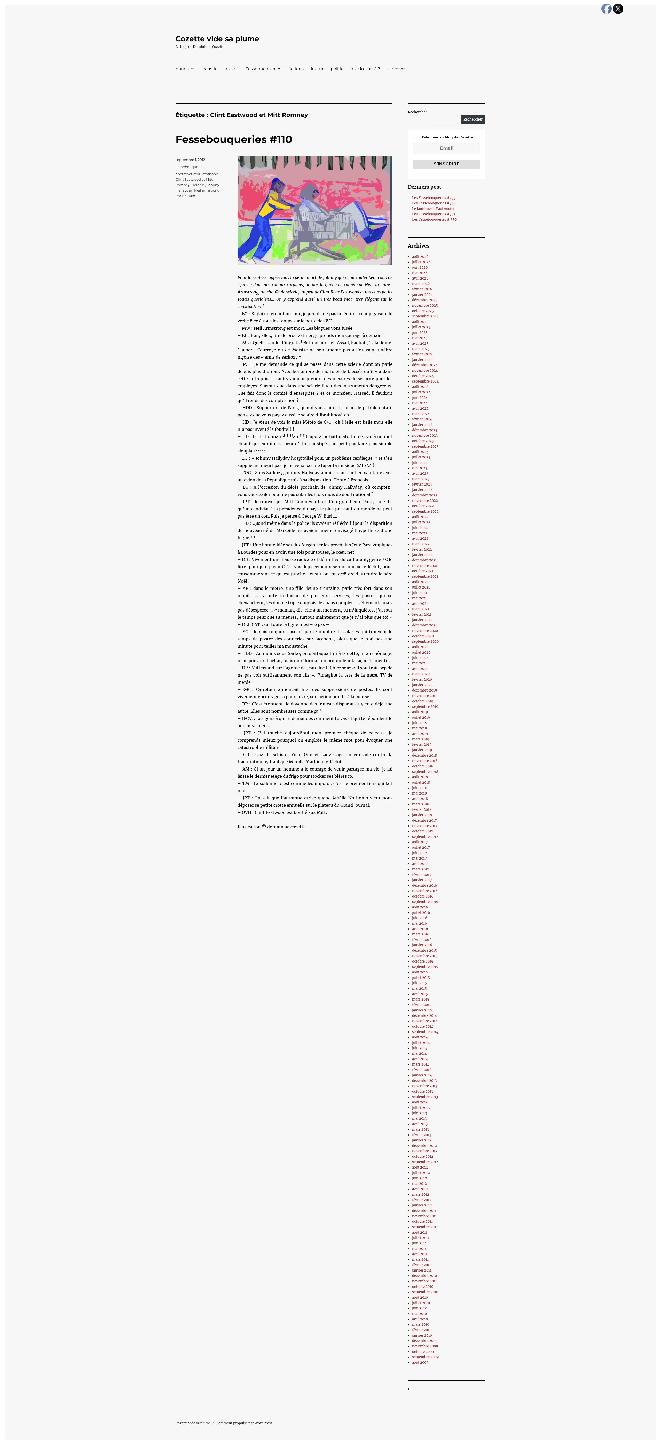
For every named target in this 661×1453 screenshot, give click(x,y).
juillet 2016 (421, 912)
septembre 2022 (425, 511)
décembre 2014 (424, 1015)
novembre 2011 (424, 1216)
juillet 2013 (421, 1108)
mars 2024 (421, 414)
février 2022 (422, 549)
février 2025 (422, 354)
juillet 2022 (421, 522)
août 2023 (420, 452)
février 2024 (422, 419)
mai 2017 (419, 858)
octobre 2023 (423, 441)
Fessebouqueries (263, 68)
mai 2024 (419, 403)
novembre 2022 (425, 500)
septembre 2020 (425, 641)
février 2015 (421, 1005)
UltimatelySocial (373, 1449)
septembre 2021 (425, 576)
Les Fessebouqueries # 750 (434, 219)
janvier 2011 (421, 1270)
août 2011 (419, 1232)
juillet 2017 (421, 847)
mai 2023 (419, 468)
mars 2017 (420, 869)
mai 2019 (419, 728)
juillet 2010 (421, 1303)
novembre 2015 (424, 956)
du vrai (231, 68)
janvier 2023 (422, 490)
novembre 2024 (425, 370)
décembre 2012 (424, 1146)
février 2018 (421, 809)
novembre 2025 (425, 305)
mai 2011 (419, 1248)
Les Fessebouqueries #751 (433, 214)
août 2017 (420, 842)
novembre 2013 (424, 1086)
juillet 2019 (421, 717)
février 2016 (422, 940)
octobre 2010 (422, 1286)
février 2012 (421, 1200)
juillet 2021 (421, 587)
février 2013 (421, 1135)
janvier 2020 (422, 685)
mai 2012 (419, 1183)
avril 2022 (420, 538)
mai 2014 (419, 1053)
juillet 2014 (421, 1043)
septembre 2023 (425, 446)
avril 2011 (419, 1254)
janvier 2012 (422, 1205)
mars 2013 (420, 1129)
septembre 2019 (425, 706)
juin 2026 (420, 267)
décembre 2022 (424, 495)
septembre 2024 (425, 381)
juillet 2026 (421, 262)
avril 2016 (420, 929)
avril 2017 (420, 864)
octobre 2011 (422, 1221)
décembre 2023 (424, 430)
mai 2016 (419, 923)
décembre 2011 (424, 1211)
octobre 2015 (422, 961)
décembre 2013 (424, 1080)
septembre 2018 (425, 771)
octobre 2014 (422, 1026)
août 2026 (420, 257)
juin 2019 (419, 723)
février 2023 (422, 484)
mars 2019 (420, 739)
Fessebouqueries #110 (234, 139)
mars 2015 (420, 999)
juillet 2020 (421, 652)
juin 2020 (420, 658)
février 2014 (421, 1070)
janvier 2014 (422, 1075)
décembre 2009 (425, 1341)
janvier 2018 (422, 815)
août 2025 (420, 322)
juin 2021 (419, 593)
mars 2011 (420, 1259)
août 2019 (420, 712)
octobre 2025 (423, 311)
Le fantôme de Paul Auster (433, 209)
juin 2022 (420, 528)
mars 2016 (420, 934)
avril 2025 (420, 343)
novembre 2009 (425, 1346)
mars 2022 (421, 544)
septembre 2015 (425, 967)
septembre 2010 (425, 1292)
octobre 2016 (423, 896)
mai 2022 (419, 533)
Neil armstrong (207, 190)
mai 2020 (419, 663)
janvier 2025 (422, 360)
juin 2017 (419, 853)
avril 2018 (420, 799)
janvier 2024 (422, 425)
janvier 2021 (422, 620)
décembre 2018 (424, 755)
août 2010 (420, 1297)
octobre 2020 (423, 636)
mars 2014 (420, 1064)
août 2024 (420, 387)
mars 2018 (420, 804)
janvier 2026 (422, 294)
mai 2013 (419, 1118)
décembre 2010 (424, 1276)
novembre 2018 (424, 761)
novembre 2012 (424, 1151)
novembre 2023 (425, 435)
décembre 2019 (424, 690)
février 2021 (421, 614)
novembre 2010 (424, 1281)
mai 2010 (419, 1314)
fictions (296, 68)
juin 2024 (420, 397)
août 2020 (420, 647)
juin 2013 (419, 1113)
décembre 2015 (424, 950)
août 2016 (420, 907)
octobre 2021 (422, 571)
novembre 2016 (425, 891)
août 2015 (420, 972)
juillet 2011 (420, 1238)
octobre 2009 (423, 1351)
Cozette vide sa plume (217, 38)
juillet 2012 (421, 1173)
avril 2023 (420, 473)
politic (337, 68)
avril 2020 (420, 668)
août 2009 (420, 1362)
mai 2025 (419, 338)
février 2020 (422, 679)
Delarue (198, 185)
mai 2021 (419, 598)
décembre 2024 (424, 365)
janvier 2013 (422, 1140)
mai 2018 (419, 793)
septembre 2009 (425, 1357)
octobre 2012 (422, 1156)
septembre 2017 (425, 837)
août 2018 (420, 777)
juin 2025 (420, 332)
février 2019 (422, 744)
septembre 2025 (425, 316)
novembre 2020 (425, 631)
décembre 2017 (424, 820)
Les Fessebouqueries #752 (434, 203)
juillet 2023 (421, 457)
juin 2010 (419, 1308)
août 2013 (420, 1102)
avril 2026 (420, 278)
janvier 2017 (422, 880)
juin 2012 (419, 1178)
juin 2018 (419, 788)
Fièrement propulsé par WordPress (244, 1423)
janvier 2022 (422, 555)
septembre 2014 (425, 1032)
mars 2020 (421, 674)
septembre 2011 (425, 1227)
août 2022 (420, 517)
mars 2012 (420, 1194)
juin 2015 (419, 983)
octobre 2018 (422, 766)
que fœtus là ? (365, 68)
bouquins (185, 68)
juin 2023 (419, 462)
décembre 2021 (424, 560)
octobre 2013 (422, 1091)
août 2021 (420, 582)
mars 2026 (421, 284)
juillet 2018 (421, 782)
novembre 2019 (425, 696)
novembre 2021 (424, 565)
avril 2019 (420, 734)
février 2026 (422, 289)
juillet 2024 (421, 392)
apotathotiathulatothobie (197, 174)
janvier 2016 (422, 945)
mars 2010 (420, 1324)
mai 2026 (420, 273)
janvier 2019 (422, 750)
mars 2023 (420, 479)
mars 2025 (421, 349)
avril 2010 (420, 1319)
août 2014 (420, 1037)
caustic (210, 68)
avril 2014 (420, 1059)
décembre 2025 (424, 300)
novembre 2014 (424, 1021)
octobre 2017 (422, 831)
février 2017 (421, 874)
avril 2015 (420, 994)
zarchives (396, 68)
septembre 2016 (425, 902)
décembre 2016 (424, 885)
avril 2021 (420, 603)
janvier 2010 (422, 1335)
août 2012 (420, 1167)
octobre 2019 (423, 701)
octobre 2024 (423, 376)
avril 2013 (420, 1124)
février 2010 (421, 1330)
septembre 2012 (425, 1162)
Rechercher (417, 112)
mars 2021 (420, 609)
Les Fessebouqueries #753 (433, 198)
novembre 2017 (424, 826)
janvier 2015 (422, 1010)
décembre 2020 (424, 625)
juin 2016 (419, 918)
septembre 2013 (425, 1097)
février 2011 (421, 1265)
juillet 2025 (421, 327)
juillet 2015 (421, 977)
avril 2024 (420, 408)
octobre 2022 (423, 506)
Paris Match (185, 196)
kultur (317, 68)
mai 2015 (419, 988)
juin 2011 (419, 1243)
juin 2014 (419, 1048)
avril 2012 (420, 1189)
